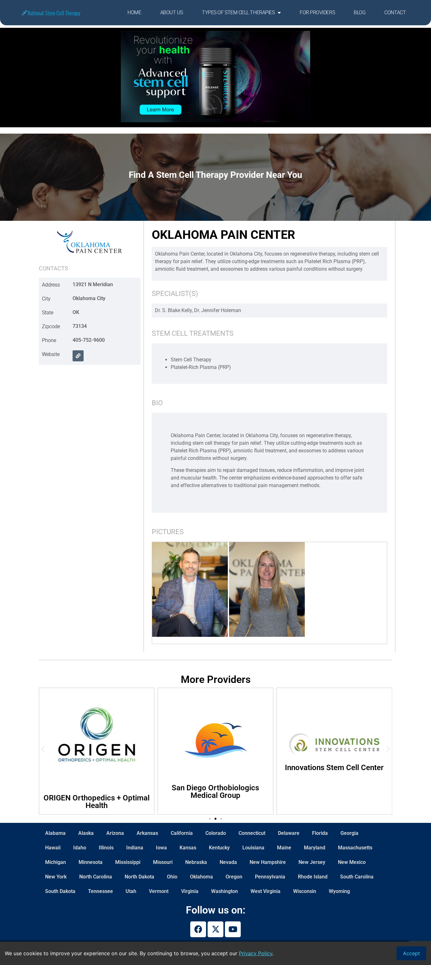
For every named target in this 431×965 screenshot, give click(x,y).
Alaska (86, 833)
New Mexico (352, 862)
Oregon (234, 877)
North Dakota (139, 877)
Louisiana (253, 848)
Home (134, 12)
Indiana (134, 848)
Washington (224, 891)
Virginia (189, 891)
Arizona (115, 833)
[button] (43, 749)
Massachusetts (355, 848)
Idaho (79, 848)
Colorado (215, 833)
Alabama (55, 833)
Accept (411, 953)
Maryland (314, 848)
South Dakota (60, 891)
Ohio (172, 877)
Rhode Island (313, 877)
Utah (131, 891)
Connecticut (252, 833)
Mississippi (127, 862)
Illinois (106, 848)
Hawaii (53, 848)
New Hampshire (268, 862)
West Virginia (265, 891)
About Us (171, 12)
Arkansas (147, 833)
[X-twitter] (215, 929)
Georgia (349, 833)
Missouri (163, 862)
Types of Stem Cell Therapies (238, 12)
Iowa (161, 848)
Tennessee (100, 891)
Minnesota (91, 862)
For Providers (317, 12)
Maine (284, 848)
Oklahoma (201, 877)
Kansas (188, 848)
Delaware (288, 833)
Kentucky (219, 848)
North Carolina (95, 877)
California (182, 833)
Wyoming (339, 891)
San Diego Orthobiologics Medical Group (113, 791)
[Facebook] (198, 929)
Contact (395, 12)
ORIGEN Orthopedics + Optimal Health (351, 801)
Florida (320, 833)
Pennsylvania (270, 877)
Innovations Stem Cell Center (232, 767)
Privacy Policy (255, 953)
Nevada (228, 862)
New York (56, 877)
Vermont (158, 891)
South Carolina (357, 877)
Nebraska (196, 862)
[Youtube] (233, 929)
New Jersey (311, 862)
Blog (359, 12)
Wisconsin (304, 891)
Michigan (55, 862)
